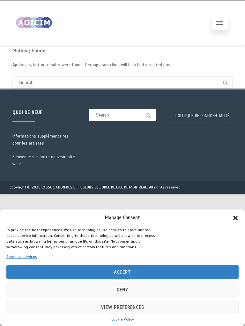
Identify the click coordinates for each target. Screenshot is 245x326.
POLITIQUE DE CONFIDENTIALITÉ (202, 115)
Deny (122, 290)
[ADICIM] (34, 43)
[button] (235, 217)
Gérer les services (21, 257)
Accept (122, 272)
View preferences (122, 307)
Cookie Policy (122, 319)
